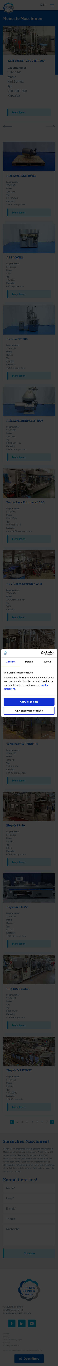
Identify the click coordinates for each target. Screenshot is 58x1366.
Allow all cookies (29, 701)
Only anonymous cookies (29, 710)
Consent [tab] (10, 661)
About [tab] (47, 661)
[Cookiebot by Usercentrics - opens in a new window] (41, 653)
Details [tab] (29, 661)
